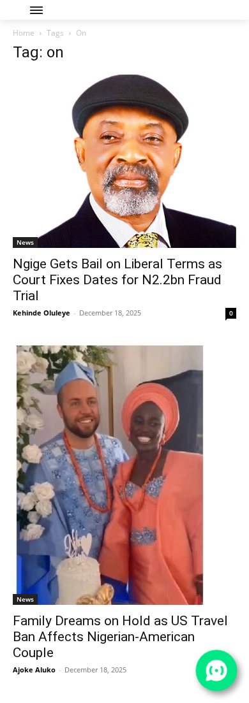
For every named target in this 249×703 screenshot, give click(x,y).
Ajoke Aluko (34, 669)
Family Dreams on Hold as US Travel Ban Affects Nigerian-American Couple (120, 636)
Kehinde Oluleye (41, 312)
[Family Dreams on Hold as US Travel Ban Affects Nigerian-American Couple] (124, 475)
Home (23, 32)
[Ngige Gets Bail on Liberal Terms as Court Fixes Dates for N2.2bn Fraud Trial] (124, 161)
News (25, 242)
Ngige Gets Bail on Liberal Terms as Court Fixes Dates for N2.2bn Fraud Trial (117, 279)
